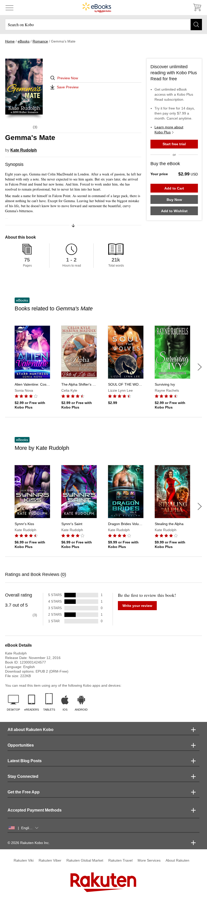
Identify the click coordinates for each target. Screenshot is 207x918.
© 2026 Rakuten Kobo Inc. (29, 843)
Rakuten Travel (120, 860)
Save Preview (68, 87)
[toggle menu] (9, 7)
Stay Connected (23, 776)
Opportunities (21, 745)
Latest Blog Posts (25, 761)
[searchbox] (103, 24)
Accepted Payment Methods (35, 810)
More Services (149, 860)
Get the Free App (24, 792)
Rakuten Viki (24, 860)
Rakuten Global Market (84, 860)
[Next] (199, 367)
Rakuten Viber (50, 860)
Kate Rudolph (23, 150)
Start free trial (174, 144)
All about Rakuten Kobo (31, 729)
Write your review (137, 606)
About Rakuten (177, 860)
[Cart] (197, 7)
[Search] (196, 24)
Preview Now (67, 78)
